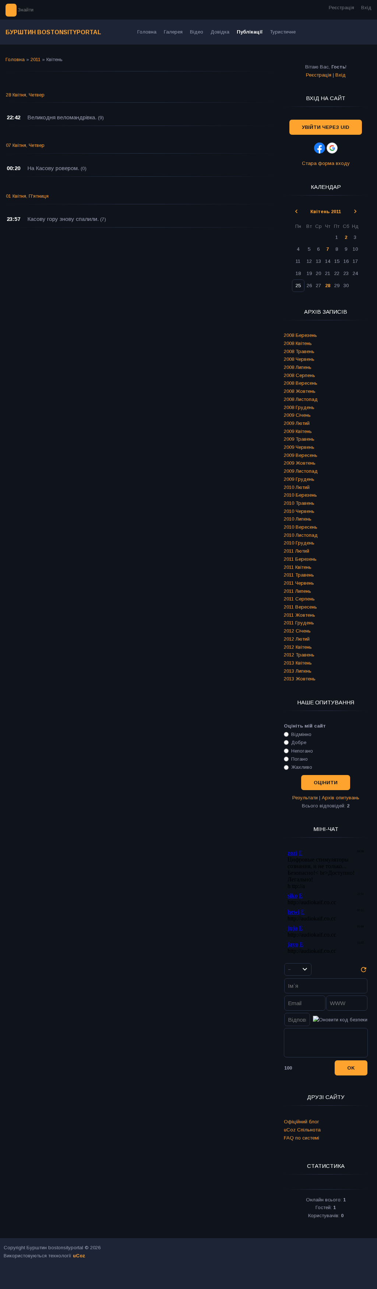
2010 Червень (299, 511)
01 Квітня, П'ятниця (27, 196)
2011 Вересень (300, 607)
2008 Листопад (301, 399)
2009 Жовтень (300, 463)
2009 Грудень (299, 479)
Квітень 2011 (325, 211)
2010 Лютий (297, 487)
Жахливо (301, 767)
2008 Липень (297, 367)
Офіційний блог (301, 1121)
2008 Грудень (299, 407)
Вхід (366, 7)
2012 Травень (299, 655)
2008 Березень (300, 335)
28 (327, 285)
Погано (299, 759)
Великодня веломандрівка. (61, 117)
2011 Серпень (299, 599)
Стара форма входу (326, 163)
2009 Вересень (300, 455)
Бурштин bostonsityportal (53, 32)
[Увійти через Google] (332, 148)
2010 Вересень (300, 527)
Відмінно (301, 734)
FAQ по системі (301, 1138)
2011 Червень (299, 583)
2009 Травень (299, 439)
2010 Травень (299, 503)
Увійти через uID (325, 127)
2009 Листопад (301, 471)
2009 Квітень (298, 431)
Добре (298, 742)
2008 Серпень (299, 375)
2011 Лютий (296, 551)
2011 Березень (300, 559)
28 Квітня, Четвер (25, 95)
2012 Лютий (297, 639)
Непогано (302, 750)
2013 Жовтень (300, 679)
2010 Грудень (299, 543)
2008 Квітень (298, 343)
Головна (15, 59)
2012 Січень (297, 631)
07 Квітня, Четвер (25, 145)
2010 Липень (297, 519)
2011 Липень (297, 591)
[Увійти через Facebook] (319, 148)
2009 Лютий (297, 423)
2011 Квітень (297, 567)
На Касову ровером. (53, 168)
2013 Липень (297, 671)
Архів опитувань (340, 797)
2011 (35, 59)
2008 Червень (299, 359)
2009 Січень (297, 415)
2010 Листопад (301, 535)
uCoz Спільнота (302, 1130)
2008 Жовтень (300, 391)
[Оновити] (363, 972)
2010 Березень (300, 495)
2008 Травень (299, 351)
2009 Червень (299, 447)
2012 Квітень (298, 647)
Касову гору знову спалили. (63, 219)
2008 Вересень (300, 383)
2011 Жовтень (299, 615)
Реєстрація (341, 7)
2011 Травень (299, 575)
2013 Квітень (298, 663)
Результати (305, 797)
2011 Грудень (299, 623)
